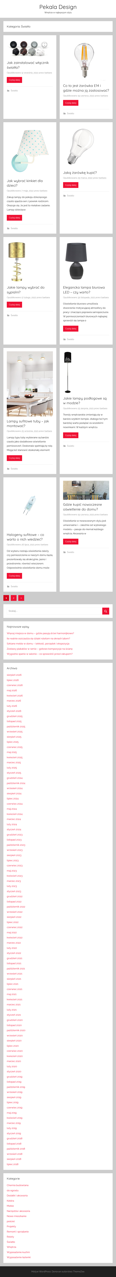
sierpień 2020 (14, 1040)
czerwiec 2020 (15, 1050)
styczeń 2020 (14, 1071)
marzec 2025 (14, 762)
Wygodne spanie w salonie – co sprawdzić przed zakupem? (40, 653)
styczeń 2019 (14, 1133)
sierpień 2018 (14, 1159)
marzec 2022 (14, 942)
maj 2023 (12, 870)
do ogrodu (13, 1190)
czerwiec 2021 (14, 989)
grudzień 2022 (14, 896)
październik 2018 (16, 1148)
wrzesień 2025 (14, 731)
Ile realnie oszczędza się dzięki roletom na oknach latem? (38, 638)
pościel (11, 1221)
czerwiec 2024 (14, 803)
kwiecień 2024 (14, 814)
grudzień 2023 (14, 834)
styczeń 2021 (14, 1014)
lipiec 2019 (12, 1102)
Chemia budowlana (17, 1185)
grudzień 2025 (14, 716)
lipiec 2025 (13, 741)
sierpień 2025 (14, 736)
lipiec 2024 (13, 798)
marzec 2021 (14, 1004)
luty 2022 (12, 948)
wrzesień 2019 (14, 1092)
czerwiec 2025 (14, 747)
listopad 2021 (14, 963)
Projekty (11, 1226)
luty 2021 (12, 1009)
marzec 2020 (14, 1061)
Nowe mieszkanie (16, 1216)
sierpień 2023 (14, 855)
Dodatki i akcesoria (17, 1195)
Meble (10, 1205)
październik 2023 (16, 844)
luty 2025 (12, 767)
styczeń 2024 (14, 829)
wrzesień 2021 (14, 973)
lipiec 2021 (12, 983)
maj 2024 (12, 808)
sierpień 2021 (14, 978)
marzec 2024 (14, 819)
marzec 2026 (14, 700)
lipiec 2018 (12, 1164)
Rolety (10, 1236)
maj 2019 (12, 1112)
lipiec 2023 (13, 860)
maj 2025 (12, 752)
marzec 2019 (14, 1123)
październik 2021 (16, 968)
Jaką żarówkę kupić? (80, 172)
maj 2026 (12, 690)
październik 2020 (16, 1030)
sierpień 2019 (14, 1097)
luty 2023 (12, 886)
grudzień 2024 (14, 778)
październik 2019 (16, 1087)
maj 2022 (12, 932)
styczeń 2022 (14, 953)
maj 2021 (11, 994)
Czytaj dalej (14, 80)
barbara (48, 72)
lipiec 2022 (13, 922)
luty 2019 (12, 1128)
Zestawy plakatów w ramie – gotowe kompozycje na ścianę (40, 648)
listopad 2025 (14, 721)
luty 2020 (12, 1066)
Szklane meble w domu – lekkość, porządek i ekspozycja (38, 643)
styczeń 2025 (14, 772)
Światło (14, 90)
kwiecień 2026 (15, 695)
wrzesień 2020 (15, 1035)
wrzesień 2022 (14, 911)
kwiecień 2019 (14, 1117)
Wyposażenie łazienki (19, 1257)
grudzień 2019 (14, 1076)
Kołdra (10, 1200)
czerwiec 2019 (14, 1107)
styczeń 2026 (14, 711)
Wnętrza (11, 1247)
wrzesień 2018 (14, 1154)
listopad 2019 (14, 1081)
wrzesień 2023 (14, 850)
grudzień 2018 (14, 1138)
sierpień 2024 (14, 793)
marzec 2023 (14, 881)
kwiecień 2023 (14, 875)
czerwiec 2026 (15, 685)
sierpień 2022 (14, 917)
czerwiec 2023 (14, 865)
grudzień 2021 (14, 958)
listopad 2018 (14, 1143)
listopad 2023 (14, 839)
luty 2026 (12, 705)
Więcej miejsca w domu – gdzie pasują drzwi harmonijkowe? (40, 633)
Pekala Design (58, 6)
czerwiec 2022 (14, 927)
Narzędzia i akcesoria (18, 1211)
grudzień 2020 (15, 1020)
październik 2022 (16, 906)
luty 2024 (12, 824)
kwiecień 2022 (14, 937)
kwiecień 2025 (14, 757)
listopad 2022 (14, 901)
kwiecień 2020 (15, 1056)
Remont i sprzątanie (18, 1231)
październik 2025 (16, 726)
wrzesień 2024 (14, 788)
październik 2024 (16, 783)
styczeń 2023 (14, 891)
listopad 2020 (14, 1025)
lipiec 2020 (13, 1045)
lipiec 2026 (13, 680)
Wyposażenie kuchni (18, 1252)
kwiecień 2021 (14, 999)
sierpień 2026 (14, 674)
